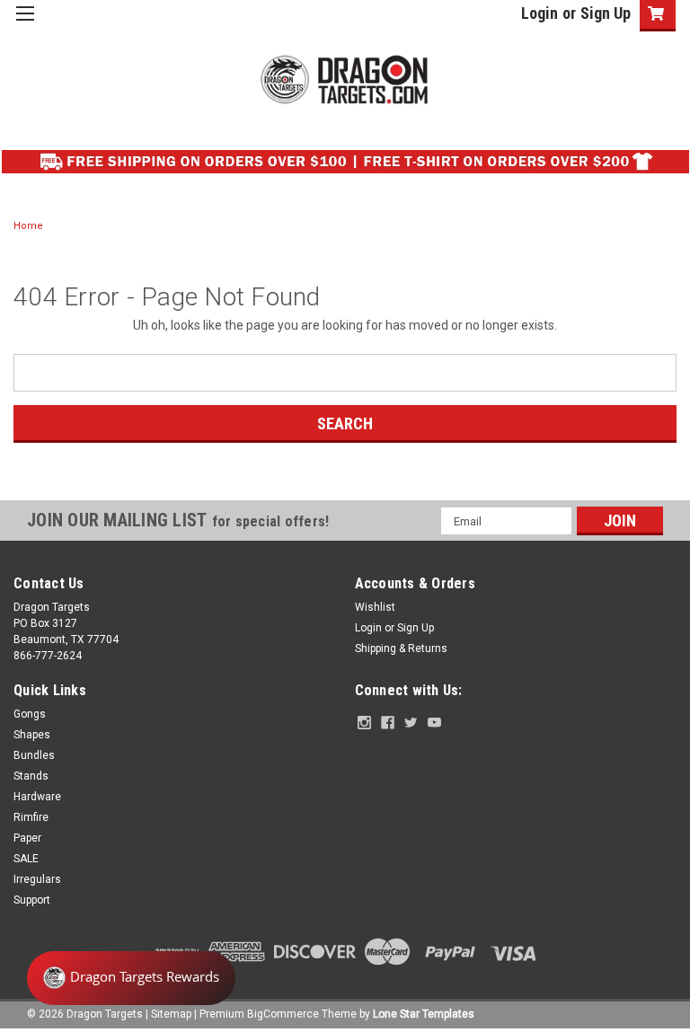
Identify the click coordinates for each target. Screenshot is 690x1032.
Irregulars (37, 879)
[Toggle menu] (24, 24)
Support (31, 900)
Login (539, 13)
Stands (31, 776)
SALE (26, 858)
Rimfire (31, 817)
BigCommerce (283, 1014)
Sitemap (171, 1014)
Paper (27, 838)
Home (28, 226)
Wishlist (375, 607)
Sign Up (605, 13)
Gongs (29, 714)
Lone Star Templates (423, 1014)
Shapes (31, 734)
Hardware (37, 796)
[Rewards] (131, 978)
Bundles (34, 755)
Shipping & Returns (401, 648)
